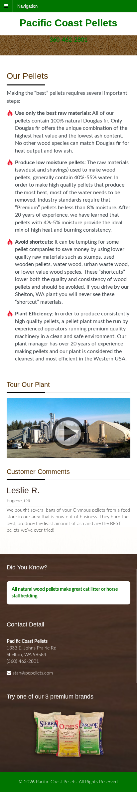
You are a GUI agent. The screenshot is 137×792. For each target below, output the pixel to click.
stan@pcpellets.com (33, 673)
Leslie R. (23, 490)
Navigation (27, 5)
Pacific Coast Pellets (68, 22)
